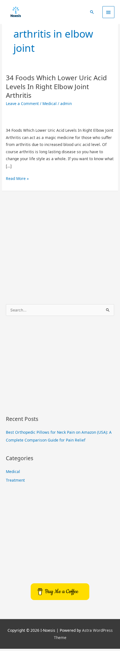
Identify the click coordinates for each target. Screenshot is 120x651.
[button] (92, 11)
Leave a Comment (22, 103)
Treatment (15, 480)
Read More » (17, 178)
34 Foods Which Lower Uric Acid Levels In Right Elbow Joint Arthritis (56, 86)
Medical (49, 103)
